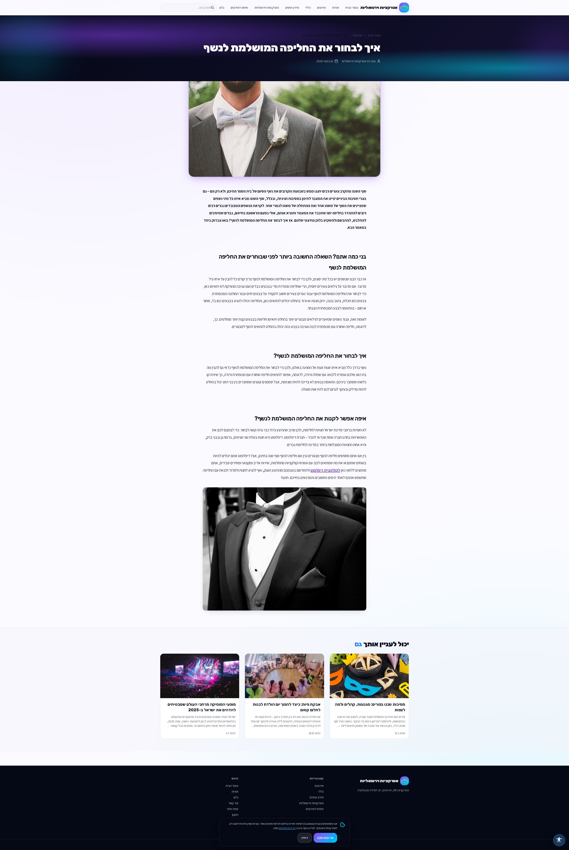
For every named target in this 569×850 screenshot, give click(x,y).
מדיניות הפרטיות (287, 828)
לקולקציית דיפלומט (325, 470)
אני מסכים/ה (325, 838)
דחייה (304, 838)
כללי (308, 8)
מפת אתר (232, 809)
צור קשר (233, 803)
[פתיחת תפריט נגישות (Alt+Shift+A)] (559, 840)
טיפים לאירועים (239, 8)
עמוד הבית (351, 8)
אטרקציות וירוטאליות (266, 8)
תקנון (235, 815)
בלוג (221, 8)
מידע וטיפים (292, 8)
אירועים (321, 8)
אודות (335, 8)
